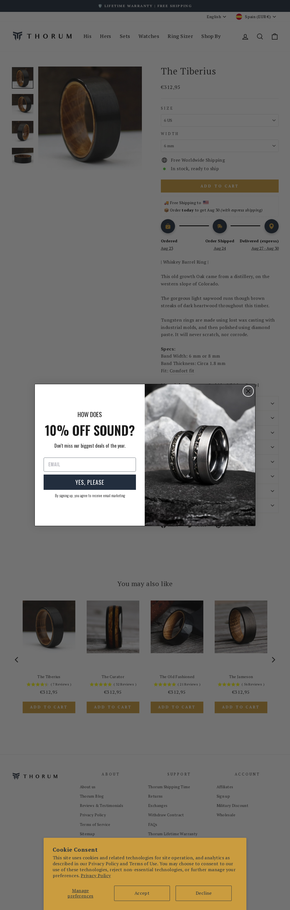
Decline (204, 893)
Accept (142, 893)
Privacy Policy (96, 875)
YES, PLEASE (89, 482)
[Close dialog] (248, 391)
